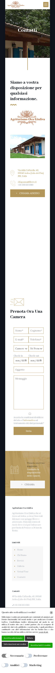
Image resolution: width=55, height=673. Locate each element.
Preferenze (41, 655)
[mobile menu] (45, 4)
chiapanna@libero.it (27, 182)
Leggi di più (43, 632)
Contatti (21, 577)
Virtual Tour (22, 571)
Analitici (14, 665)
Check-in (18, 356)
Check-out (34, 356)
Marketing (35, 665)
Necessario (17, 655)
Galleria (20, 566)
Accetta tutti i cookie (41, 645)
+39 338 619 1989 (25, 185)
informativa (29, 420)
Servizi (20, 560)
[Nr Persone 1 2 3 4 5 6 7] (36, 348)
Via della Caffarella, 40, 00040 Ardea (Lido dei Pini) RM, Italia (31, 173)
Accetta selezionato (13, 638)
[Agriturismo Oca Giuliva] (15, 4)
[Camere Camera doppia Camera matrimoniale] (21, 348)
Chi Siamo (22, 555)
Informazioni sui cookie (15, 644)
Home (20, 549)
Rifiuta (30, 638)
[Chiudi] (51, 613)
